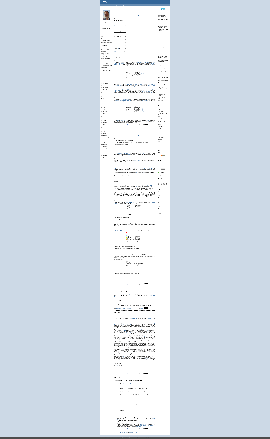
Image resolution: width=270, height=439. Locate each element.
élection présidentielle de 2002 (147, 91)
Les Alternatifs (144, 100)
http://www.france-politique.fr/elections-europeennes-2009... (124, 370)
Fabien (159, 84)
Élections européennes (104, 87)
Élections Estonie (104, 118)
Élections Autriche (104, 105)
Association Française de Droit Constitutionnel (146, 425)
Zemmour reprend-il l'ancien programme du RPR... (163, 57)
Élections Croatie (104, 113)
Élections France (104, 122)
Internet (159, 146)
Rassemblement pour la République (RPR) (121, 89)
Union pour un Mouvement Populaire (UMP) (147, 89)
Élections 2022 (160, 133)
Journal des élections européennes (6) (121, 11)
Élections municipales (104, 91)
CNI (129, 154)
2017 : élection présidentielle (106, 38)
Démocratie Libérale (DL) (139, 84)
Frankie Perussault (160, 77)
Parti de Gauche (126, 99)
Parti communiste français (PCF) (106, 70)
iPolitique (105, 2)
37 (125, 432)
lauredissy (159, 87)
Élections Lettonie (104, 133)
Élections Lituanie (104, 135)
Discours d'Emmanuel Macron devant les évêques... (163, 81)
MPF (118, 48)
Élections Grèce (103, 124)
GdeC (158, 74)
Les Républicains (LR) (104, 61)
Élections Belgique (104, 107)
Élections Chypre (104, 111)
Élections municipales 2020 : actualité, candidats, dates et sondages (162, 16)
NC (117, 42)
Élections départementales (105, 85)
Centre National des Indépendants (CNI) (132, 147)
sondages (134, 340)
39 (127, 432)
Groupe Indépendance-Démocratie (140, 93)
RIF (143, 172)
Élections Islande (104, 129)
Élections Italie (103, 131)
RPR (115, 195)
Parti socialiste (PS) (104, 72)
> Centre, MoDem (160, 111)
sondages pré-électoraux (125, 302)
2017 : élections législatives (105, 36)
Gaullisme (159, 102)
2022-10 (159, 195)
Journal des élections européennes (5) (121, 131)
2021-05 (159, 208)
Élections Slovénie (104, 155)
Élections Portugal (104, 148)
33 (121, 432)
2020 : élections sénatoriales (105, 28)
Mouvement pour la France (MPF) (143, 62)
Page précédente (117, 432)
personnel (159, 148)
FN (115, 51)
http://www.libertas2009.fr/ (135, 196)
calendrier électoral (161, 126)
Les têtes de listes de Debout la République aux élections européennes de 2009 (129, 380)
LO (115, 25)
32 (120, 432)
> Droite (159, 116)
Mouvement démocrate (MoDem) (106, 65)
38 (126, 432)
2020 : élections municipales (105, 30)
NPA (115, 28)
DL (147, 185)
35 (123, 432)
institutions (159, 143)
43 (131, 432)
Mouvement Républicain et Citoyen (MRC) (122, 100)
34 (122, 432)
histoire (159, 141)
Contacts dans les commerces (162, 64)
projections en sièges (127, 294)
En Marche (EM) (104, 51)
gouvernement (160, 139)
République (159, 152)
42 (130, 432)
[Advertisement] (163, 236)
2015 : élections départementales (106, 42)
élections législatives (161, 137)
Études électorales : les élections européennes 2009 (124, 315)
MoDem (115, 39)
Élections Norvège (104, 142)
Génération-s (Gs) (104, 56)
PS (141, 329)
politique (159, 150)
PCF (122, 99)
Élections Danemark (104, 115)
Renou (159, 68)
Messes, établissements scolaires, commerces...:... (163, 61)
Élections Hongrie (104, 126)
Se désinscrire (164, 166)
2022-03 (159, 199)
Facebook (129, 284)
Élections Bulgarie (104, 109)
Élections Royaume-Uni (105, 151)
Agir (102, 47)
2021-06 (159, 206)
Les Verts (136, 336)
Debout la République (117, 90)
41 (129, 432)
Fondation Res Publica (143, 424)
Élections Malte (103, 140)
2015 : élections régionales (105, 40)
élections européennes (161, 135)
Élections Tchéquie (104, 159)
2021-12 (159, 202)
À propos (106, 22)
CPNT (121, 48)
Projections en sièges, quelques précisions (122, 291)
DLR (115, 45)
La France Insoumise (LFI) (105, 58)
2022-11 (159, 193)
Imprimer (141, 284)
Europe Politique (160, 100)
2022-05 (159, 197)
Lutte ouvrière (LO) (104, 63)
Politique (159, 105)
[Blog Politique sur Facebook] (163, 172)
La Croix (116, 365)
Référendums (103, 98)
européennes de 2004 (150, 318)
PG (142, 108)
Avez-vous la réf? (160, 44)
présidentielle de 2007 (119, 319)
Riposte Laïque (138, 426)
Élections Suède (103, 157)
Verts (121, 36)
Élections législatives (104, 89)
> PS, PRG (159, 124)
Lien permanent (118, 284)
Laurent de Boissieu (161, 60)
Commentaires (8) (123, 373)
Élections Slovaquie (104, 153)
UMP (115, 42)
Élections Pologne (104, 146)
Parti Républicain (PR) (129, 84)
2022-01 (159, 200)
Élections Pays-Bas (104, 144)
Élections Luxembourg (105, 137)
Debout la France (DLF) (105, 49)
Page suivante (134, 432)
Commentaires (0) (123, 284)
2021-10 (159, 204)
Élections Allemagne (104, 104)
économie (159, 128)
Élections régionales (104, 94)
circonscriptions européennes (133, 318)
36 (124, 432)
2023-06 (159, 191)
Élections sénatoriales (104, 96)
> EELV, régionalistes (161, 118)
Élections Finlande (104, 120)
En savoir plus (150, 437)
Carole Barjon (160, 56)
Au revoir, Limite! (161, 35)
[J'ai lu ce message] (268, 437)
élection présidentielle (161, 130)
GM (119, 42)
